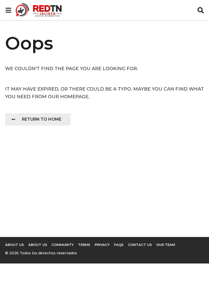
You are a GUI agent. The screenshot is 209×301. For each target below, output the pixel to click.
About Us (37, 245)
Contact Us (140, 245)
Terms (84, 245)
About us (14, 245)
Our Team (165, 245)
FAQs (119, 245)
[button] (8, 10)
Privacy (102, 245)
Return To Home (41, 119)
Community (62, 245)
